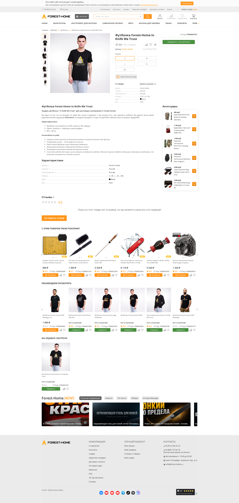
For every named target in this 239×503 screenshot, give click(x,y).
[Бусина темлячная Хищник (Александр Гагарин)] (185, 245)
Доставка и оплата (157, 9)
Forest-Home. (58, 398)
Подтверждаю (187, 3)
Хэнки (168, 23)
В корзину (52, 275)
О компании (105, 9)
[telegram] (123, 493)
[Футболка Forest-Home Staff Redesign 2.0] (55, 300)
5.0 (98, 271)
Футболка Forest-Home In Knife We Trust (55, 375)
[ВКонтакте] (101, 493)
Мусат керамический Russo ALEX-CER (105, 261)
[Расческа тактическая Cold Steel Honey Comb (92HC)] (81, 245)
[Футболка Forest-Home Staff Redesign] (185, 300)
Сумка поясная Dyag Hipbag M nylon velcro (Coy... (181, 172)
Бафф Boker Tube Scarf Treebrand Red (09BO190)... (182, 130)
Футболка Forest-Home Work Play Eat (80, 316)
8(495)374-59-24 (50, 9)
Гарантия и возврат (139, 9)
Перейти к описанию (148, 84)
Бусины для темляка (149, 23)
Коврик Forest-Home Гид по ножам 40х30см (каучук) (53, 261)
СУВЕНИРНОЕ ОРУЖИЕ (112, 23)
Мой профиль (130, 450)
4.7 (72, 271)
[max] (138, 493)
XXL (124, 70)
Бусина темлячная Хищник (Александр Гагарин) (183, 261)
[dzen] (133, 493)
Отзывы (92, 481)
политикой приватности (149, 5)
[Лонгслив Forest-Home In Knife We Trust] (159, 300)
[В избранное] (64, 275)
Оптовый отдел (95, 466)
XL (147, 64)
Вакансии (93, 470)
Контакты (116, 9)
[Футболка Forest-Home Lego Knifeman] (107, 300)
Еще (168, 9)
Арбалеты (182, 23)
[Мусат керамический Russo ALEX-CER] (107, 245)
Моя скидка (129, 458)
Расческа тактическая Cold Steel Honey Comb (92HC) (79, 261)
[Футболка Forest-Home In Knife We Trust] (56, 357)
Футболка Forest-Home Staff (131, 315)
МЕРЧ (130, 23)
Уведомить (76, 330)
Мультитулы (59, 23)
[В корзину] (194, 116)
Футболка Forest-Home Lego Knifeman (105, 316)
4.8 (150, 326)
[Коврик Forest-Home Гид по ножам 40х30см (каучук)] (55, 245)
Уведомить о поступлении (178, 42)
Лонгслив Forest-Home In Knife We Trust (158, 316)
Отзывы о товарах (132, 454)
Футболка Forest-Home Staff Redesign (183, 316)
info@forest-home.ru (174, 464)
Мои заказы (129, 446)
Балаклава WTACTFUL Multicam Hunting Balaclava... (182, 117)
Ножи (45, 23)
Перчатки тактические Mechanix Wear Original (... (182, 159)
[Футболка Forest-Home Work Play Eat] (81, 300)
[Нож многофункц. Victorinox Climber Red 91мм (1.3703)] (133, 245)
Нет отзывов (129, 44)
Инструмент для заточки (84, 23)
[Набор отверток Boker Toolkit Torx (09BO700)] (159, 245)
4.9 (46, 271)
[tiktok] (128, 493)
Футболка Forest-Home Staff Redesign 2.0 (53, 316)
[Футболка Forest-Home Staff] (133, 300)
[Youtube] (106, 493)
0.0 (46, 326)
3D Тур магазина (96, 477)
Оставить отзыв (54, 218)
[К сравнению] (60, 275)
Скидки (126, 9)
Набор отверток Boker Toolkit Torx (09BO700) (158, 261)
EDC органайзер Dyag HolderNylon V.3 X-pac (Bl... (182, 185)
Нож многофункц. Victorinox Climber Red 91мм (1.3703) (132, 261)
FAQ (90, 474)
